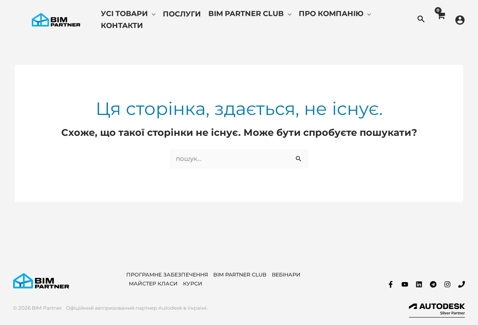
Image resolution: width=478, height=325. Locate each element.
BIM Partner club (246, 13)
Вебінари (286, 274)
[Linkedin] (419, 284)
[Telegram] (433, 284)
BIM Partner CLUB (240, 274)
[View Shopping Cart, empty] (440, 20)
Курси (192, 283)
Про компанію (331, 13)
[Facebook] (390, 284)
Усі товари (124, 13)
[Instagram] (447, 284)
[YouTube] (404, 284)
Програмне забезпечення (167, 274)
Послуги (182, 14)
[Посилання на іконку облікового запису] (460, 20)
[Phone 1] (461, 284)
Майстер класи (153, 283)
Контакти (122, 25)
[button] (421, 20)
